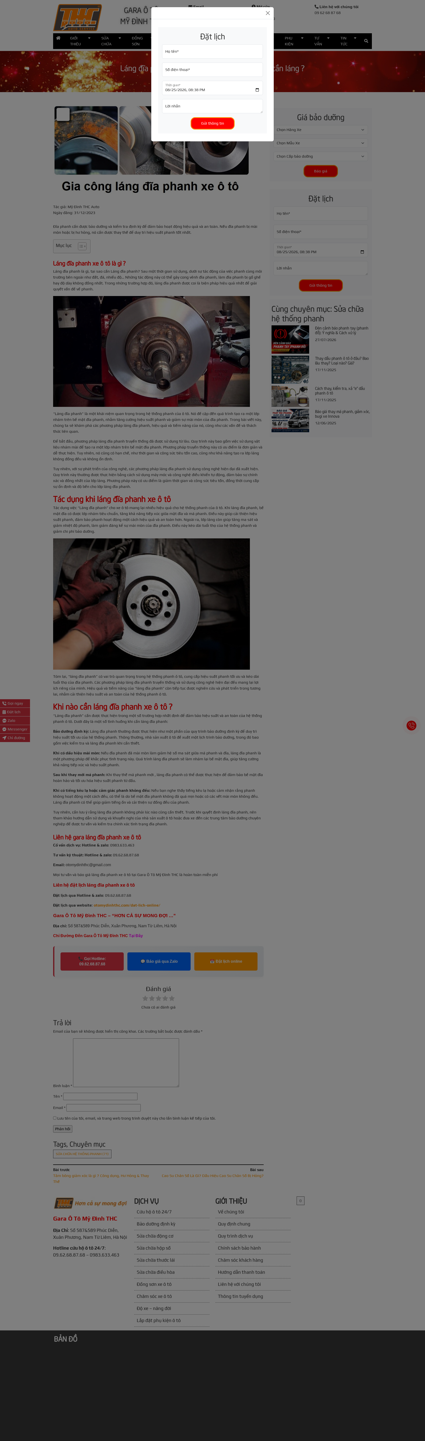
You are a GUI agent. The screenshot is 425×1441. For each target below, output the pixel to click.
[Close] (268, 13)
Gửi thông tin (212, 123)
